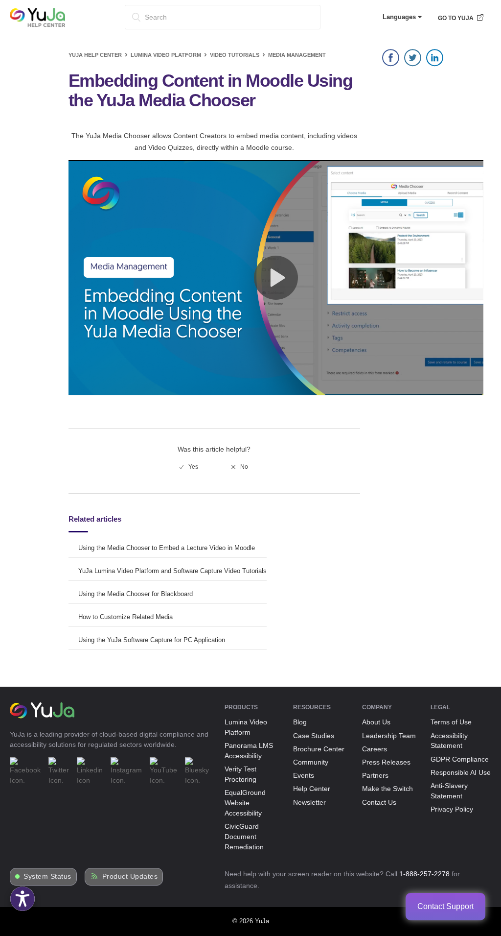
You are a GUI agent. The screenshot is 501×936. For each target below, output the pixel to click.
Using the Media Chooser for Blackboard (135, 594)
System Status (47, 876)
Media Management (297, 55)
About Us (376, 722)
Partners (375, 775)
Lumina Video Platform (166, 55)
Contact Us (379, 802)
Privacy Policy (452, 809)
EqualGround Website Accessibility (245, 803)
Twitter (413, 60)
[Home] (37, 25)
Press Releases (386, 762)
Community (310, 762)
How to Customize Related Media (125, 617)
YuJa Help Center (95, 55)
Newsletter (309, 802)
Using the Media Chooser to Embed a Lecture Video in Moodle (166, 548)
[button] (22, 899)
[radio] (189, 467)
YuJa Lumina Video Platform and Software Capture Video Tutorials (172, 571)
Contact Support (445, 906)
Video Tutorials (234, 55)
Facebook (391, 60)
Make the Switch (387, 788)
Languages (400, 17)
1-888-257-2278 (424, 874)
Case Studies (313, 736)
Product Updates (130, 876)
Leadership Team (389, 736)
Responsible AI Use (461, 772)
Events (303, 775)
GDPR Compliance (460, 759)
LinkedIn (435, 60)
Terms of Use (451, 722)
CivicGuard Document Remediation (244, 836)
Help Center (311, 788)
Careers (374, 749)
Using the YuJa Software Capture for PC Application (151, 640)
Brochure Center (318, 749)
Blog (300, 722)
